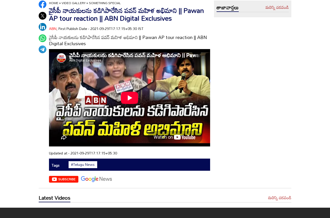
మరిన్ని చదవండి (277, 7)
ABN (52, 28)
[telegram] (42, 49)
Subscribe (67, 179)
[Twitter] (42, 16)
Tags (56, 165)
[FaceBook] (42, 4)
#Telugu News (83, 164)
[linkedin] (42, 27)
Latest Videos (54, 197)
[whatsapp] (42, 38)
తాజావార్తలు (228, 7)
